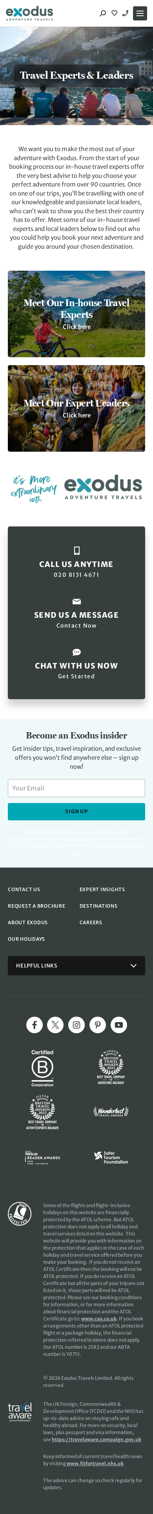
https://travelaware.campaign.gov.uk (96, 1439)
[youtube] (119, 1025)
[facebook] (34, 1025)
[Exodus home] (29, 13)
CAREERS (91, 922)
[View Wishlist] (115, 13)
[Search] (103, 13)
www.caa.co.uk (99, 1319)
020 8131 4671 (126, 13)
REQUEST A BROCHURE (37, 906)
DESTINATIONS (99, 906)
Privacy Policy (112, 846)
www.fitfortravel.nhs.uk (95, 1463)
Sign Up (76, 811)
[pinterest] (97, 1025)
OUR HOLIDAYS (26, 939)
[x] (55, 1025)
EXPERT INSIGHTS (102, 889)
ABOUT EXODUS (28, 922)
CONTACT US (24, 889)
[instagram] (76, 1025)
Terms (137, 846)
